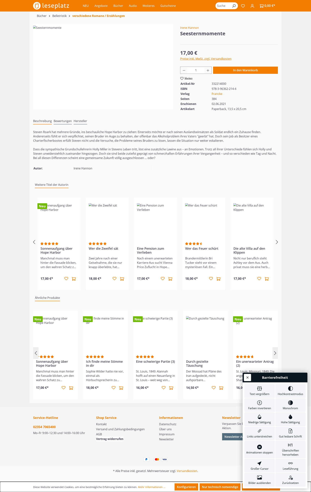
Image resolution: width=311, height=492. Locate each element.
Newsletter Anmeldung (240, 437)
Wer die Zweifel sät (103, 248)
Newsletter (166, 439)
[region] (103, 64)
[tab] (42, 121)
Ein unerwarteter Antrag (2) (255, 363)
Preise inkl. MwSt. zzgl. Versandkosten (205, 59)
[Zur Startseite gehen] (51, 6)
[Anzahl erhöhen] (208, 70)
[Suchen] (234, 5)
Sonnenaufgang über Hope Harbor (56, 250)
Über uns (165, 429)
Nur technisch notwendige (220, 487)
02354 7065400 (44, 427)
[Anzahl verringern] (184, 70)
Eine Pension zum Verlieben (150, 250)
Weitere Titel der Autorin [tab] (51, 185)
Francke (217, 94)
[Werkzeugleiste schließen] (247, 377)
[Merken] (66, 278)
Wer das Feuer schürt (201, 248)
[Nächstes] (277, 242)
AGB (99, 434)
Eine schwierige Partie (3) (155, 362)
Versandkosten (187, 471)
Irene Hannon (189, 28)
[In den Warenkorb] (74, 278)
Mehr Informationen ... (151, 487)
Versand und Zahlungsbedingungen (120, 429)
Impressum (167, 434)
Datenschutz (167, 424)
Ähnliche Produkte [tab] (47, 298)
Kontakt (101, 424)
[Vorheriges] (34, 242)
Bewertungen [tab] (63, 121)
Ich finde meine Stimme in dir (104, 363)
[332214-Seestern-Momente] (103, 64)
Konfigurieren (186, 487)
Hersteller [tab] (80, 121)
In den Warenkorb (245, 70)
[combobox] (222, 5)
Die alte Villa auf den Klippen (249, 250)
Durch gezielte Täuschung (197, 363)
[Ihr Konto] (252, 5)
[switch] (259, 391)
